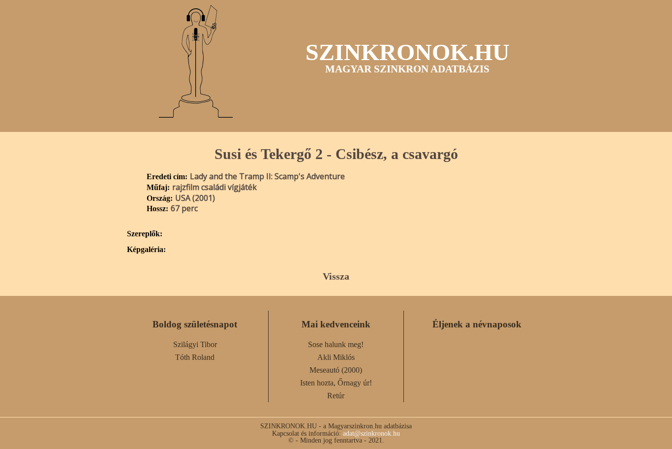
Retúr (335, 395)
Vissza (336, 276)
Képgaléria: (146, 250)
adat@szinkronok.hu (371, 433)
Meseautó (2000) (335, 370)
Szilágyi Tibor (195, 344)
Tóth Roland (194, 357)
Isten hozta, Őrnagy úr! (336, 383)
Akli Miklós (336, 357)
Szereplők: (144, 234)
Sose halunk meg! (336, 344)
